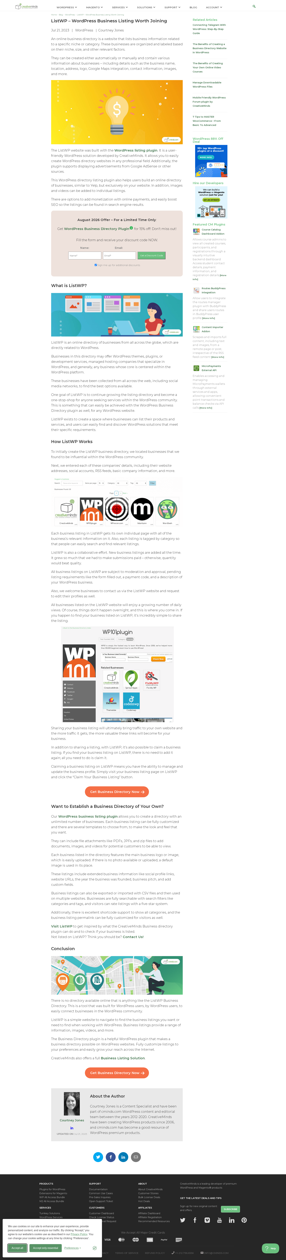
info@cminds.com (216, 1253)
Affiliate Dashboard (149, 1213)
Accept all (17, 1248)
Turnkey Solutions (49, 1213)
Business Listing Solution (123, 1058)
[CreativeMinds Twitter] (182, 1220)
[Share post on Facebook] (111, 1157)
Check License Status (101, 1217)
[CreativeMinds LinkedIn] (231, 1220)
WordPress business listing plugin (88, 816)
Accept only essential (45, 1248)
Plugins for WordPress (52, 1189)
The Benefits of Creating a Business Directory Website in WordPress (209, 48)
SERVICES (118, 7)
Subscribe (230, 1209)
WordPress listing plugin (135, 150)
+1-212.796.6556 (184, 1253)
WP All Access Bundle (52, 1197)
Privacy (103, 1253)
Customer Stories (148, 1193)
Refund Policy (155, 1253)
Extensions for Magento (53, 1193)
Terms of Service (126, 1253)
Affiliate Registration (150, 1217)
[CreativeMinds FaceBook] (195, 1220)
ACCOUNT (212, 7)
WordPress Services (50, 1217)
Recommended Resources (154, 1221)
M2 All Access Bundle (51, 1201)
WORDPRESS (65, 7)
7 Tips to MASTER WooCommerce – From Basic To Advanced (207, 121)
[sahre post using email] (136, 1157)
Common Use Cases (101, 1193)
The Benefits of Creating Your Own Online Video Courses (208, 67)
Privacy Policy (79, 1234)
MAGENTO (93, 7)
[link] (131, 229)
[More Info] (208, 318)
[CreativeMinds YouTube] (219, 1220)
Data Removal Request (102, 1221)
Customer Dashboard (101, 1213)
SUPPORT (171, 7)
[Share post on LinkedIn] (123, 1157)
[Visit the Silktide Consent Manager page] (95, 1248)
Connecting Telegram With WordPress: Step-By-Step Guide (209, 29)
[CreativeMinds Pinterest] (244, 1220)
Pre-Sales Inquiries (99, 1197)
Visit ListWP (61, 926)
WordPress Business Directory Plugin (96, 229)
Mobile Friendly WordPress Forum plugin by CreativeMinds (209, 101)
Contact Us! (133, 937)
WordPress (84, 30)
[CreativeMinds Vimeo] (207, 1220)
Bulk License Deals (149, 1197)
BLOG (193, 7)
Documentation (98, 1189)
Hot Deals (144, 1201)
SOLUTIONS (144, 7)
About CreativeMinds (150, 1189)
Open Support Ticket (101, 1201)
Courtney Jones (111, 30)
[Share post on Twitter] (98, 1157)
